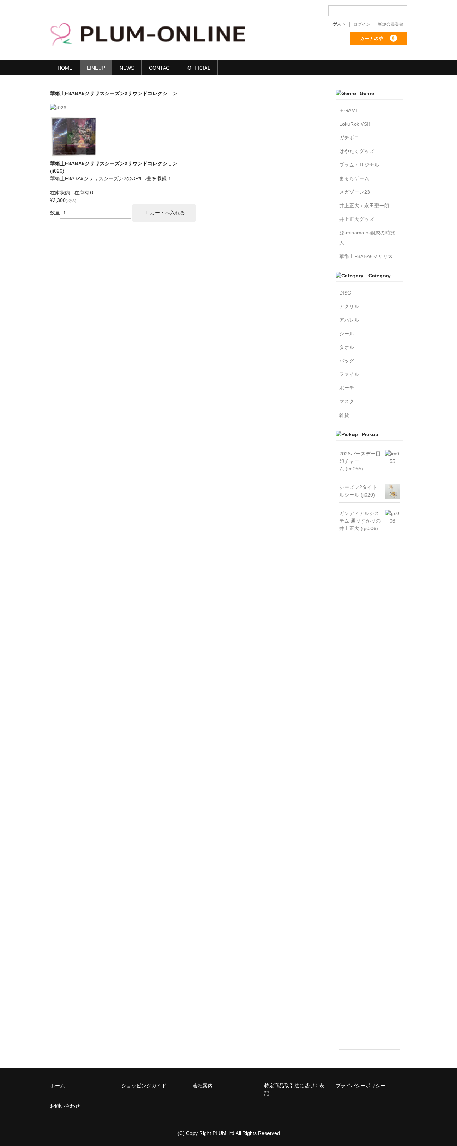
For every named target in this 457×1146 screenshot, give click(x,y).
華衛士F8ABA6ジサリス (366, 256)
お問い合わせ (65, 1106)
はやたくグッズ (356, 151)
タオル (346, 347)
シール (346, 333)
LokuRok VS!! (354, 124)
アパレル (349, 320)
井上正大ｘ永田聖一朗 (364, 205)
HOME (64, 68)
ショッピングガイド (143, 1085)
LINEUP (96, 68)
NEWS (127, 68)
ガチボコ (349, 137)
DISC (345, 293)
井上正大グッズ (356, 219)
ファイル (349, 374)
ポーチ (346, 388)
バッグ (346, 361)
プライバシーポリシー (361, 1085)
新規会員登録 (390, 24)
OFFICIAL (198, 68)
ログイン (361, 24)
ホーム (57, 1085)
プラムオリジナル (359, 165)
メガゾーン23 (354, 192)
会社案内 (203, 1085)
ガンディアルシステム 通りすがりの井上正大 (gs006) (360, 520)
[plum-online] (148, 41)
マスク (346, 401)
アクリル (349, 306)
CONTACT (161, 68)
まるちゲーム (354, 178)
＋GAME (349, 110)
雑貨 (344, 415)
